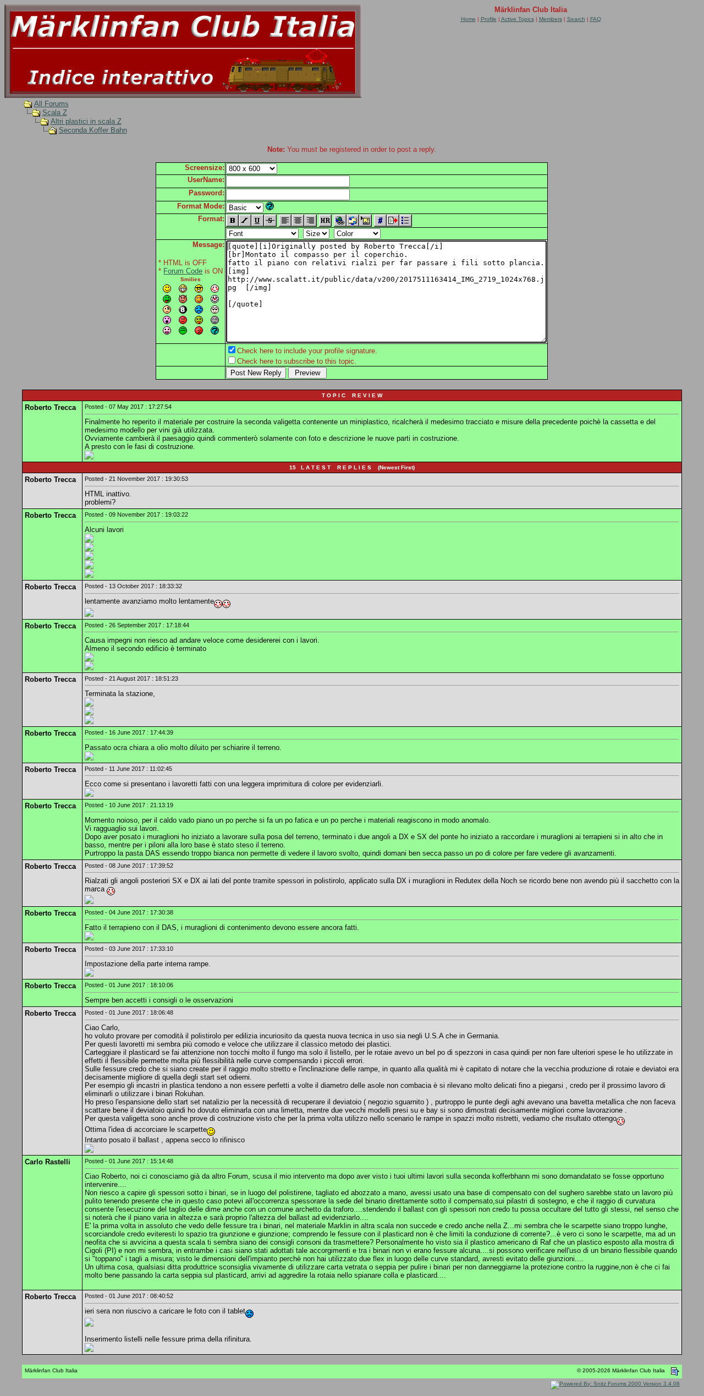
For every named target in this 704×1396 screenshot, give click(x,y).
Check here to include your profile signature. (307, 351)
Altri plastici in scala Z (86, 121)
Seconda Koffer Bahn (93, 130)
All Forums (51, 104)
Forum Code (182, 271)
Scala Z (54, 112)
